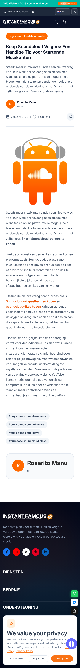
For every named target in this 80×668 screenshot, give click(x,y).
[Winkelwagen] (74, 611)
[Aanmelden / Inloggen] (74, 11)
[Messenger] (74, 602)
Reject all (38, 658)
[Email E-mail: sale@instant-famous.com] (33, 11)
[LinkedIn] (45, 552)
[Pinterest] (35, 552)
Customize (16, 658)
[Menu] (72, 22)
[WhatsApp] (74, 593)
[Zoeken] (56, 22)
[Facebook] (6, 552)
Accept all (62, 658)
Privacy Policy (24, 651)
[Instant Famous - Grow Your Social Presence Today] (21, 22)
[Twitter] (26, 552)
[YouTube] (16, 552)
